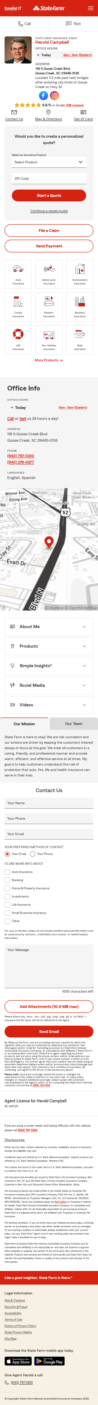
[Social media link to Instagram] (54, 95)
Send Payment (49, 246)
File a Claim (49, 230)
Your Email (15, 834)
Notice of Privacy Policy (20, 1326)
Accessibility (13, 1313)
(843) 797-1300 (20, 456)
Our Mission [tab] (24, 724)
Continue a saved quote (49, 211)
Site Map (11, 1338)
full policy (61, 1201)
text (22, 418)
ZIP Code (22, 178)
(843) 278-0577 (20, 462)
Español (11, 8)
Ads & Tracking (15, 1300)
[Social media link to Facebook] (43, 95)
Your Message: (18, 950)
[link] (49, 8)
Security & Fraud (16, 1307)
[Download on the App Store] (18, 1361)
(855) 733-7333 (41, 1085)
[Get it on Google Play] (49, 1361)
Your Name (16, 803)
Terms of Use (13, 1319)
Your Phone (16, 818)
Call (10, 418)
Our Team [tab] (74, 724)
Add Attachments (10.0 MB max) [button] (49, 1006)
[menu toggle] (90, 8)
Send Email (49, 1032)
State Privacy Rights (18, 1332)
